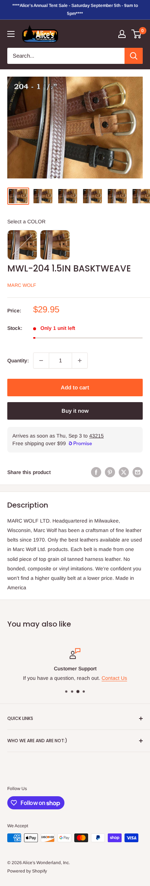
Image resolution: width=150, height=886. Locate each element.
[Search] (134, 56)
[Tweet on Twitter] (124, 472)
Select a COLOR (26, 221)
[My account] (122, 34)
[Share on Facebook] (96, 472)
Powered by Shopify (27, 871)
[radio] (22, 245)
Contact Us (114, 678)
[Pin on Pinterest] (110, 472)
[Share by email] (138, 472)
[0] (136, 34)
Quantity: (18, 360)
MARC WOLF (21, 285)
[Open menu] (11, 34)
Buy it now (75, 411)
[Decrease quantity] (41, 360)
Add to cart (75, 387)
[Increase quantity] (79, 360)
